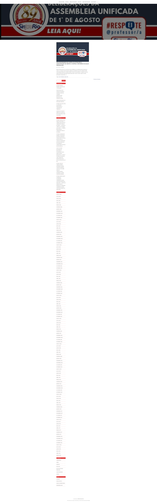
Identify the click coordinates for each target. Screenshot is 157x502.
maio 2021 (58, 324)
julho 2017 (58, 421)
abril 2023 (58, 278)
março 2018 (58, 404)
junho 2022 (58, 299)
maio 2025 (58, 225)
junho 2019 (58, 373)
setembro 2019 (59, 366)
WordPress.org (59, 485)
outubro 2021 (59, 314)
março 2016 (58, 455)
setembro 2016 (59, 442)
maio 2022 (58, 301)
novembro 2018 (59, 387)
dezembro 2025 (59, 211)
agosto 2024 (58, 244)
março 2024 (58, 255)
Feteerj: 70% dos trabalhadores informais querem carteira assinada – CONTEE (60, 166)
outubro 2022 (59, 291)
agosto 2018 (58, 394)
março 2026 (58, 204)
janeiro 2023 (58, 284)
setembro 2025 (59, 217)
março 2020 (58, 354)
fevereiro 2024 (59, 257)
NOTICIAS (58, 466)
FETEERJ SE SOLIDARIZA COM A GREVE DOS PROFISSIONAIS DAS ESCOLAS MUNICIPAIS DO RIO (60, 159)
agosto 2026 (58, 194)
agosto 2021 (58, 318)
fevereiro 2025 (59, 232)
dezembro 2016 (59, 436)
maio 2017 (58, 425)
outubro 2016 (59, 440)
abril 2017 (58, 427)
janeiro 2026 (58, 209)
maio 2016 (58, 451)
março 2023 (58, 280)
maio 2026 (58, 200)
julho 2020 (58, 345)
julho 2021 (58, 320)
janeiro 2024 (58, 259)
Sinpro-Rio (66, 76)
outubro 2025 (59, 215)
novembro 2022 (59, 289)
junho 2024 (58, 249)
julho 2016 (58, 446)
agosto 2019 (58, 369)
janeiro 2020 (58, 358)
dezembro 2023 (59, 261)
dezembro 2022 (59, 286)
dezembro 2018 (59, 385)
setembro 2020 (59, 341)
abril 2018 (58, 402)
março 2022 (58, 305)
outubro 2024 (59, 240)
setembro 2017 (59, 417)
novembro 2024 (59, 238)
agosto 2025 (58, 219)
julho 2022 (58, 297)
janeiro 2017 (58, 434)
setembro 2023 (59, 268)
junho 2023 (58, 274)
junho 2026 (58, 198)
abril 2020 (58, 352)
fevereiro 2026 (59, 206)
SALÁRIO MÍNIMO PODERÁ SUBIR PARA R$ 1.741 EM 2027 (60, 87)
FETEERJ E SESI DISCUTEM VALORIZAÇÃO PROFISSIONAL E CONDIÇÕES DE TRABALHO (60, 106)
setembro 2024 (59, 242)
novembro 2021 (59, 312)
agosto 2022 (58, 295)
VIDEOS (57, 474)
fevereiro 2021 (59, 331)
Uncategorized (59, 472)
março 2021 (58, 329)
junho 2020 (58, 347)
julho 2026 (58, 196)
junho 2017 (58, 423)
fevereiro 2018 (59, 406)
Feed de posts (59, 481)
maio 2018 (58, 400)
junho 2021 (58, 322)
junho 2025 (58, 223)
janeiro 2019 (58, 383)
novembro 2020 (59, 337)
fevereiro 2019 (59, 381)
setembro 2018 (59, 392)
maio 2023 (58, 276)
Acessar (58, 479)
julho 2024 (58, 246)
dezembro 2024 (59, 236)
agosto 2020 (58, 343)
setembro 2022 (59, 293)
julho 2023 (58, 272)
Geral (57, 462)
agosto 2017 (58, 419)
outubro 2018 (59, 390)
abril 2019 (58, 377)
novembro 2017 (59, 413)
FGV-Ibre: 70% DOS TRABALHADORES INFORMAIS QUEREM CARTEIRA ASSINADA (60, 171)
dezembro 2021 (59, 310)
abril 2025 (58, 228)
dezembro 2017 (59, 411)
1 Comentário (62, 67)
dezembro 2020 (59, 335)
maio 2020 (58, 350)
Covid (59, 76)
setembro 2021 (59, 316)
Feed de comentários (60, 483)
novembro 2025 (59, 213)
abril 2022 (58, 303)
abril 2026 (58, 202)
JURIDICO (58, 464)
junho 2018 (58, 398)
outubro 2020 (59, 339)
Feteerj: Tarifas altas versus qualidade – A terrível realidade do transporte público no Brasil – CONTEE (60, 123)
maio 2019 (58, 375)
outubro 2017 (59, 415)
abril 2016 (58, 453)
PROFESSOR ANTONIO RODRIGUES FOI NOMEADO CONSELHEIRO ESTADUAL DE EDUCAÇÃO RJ (61, 143)
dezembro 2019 (59, 360)
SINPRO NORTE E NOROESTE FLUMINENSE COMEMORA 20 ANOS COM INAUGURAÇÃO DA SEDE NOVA (60, 187)
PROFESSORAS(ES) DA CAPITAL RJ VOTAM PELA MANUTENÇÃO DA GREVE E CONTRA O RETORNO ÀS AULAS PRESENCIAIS (72, 64)
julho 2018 (58, 396)
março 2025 (58, 230)
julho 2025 (58, 221)
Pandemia (62, 76)
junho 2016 (58, 448)
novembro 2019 (59, 362)
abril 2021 (58, 326)
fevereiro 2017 (59, 432)
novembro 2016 (59, 438)
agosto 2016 (58, 444)
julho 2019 (58, 371)
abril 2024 (58, 253)
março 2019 (58, 379)
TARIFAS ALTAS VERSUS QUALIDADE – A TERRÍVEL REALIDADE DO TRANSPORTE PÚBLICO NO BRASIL (60, 129)
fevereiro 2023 (59, 282)
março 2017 (58, 430)
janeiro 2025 (58, 234)
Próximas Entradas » (97, 79)
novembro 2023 (59, 263)
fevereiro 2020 (59, 356)
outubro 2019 (59, 364)
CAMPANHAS (58, 460)
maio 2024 (58, 251)
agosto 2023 (58, 270)
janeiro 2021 (58, 333)
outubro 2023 (59, 265)
